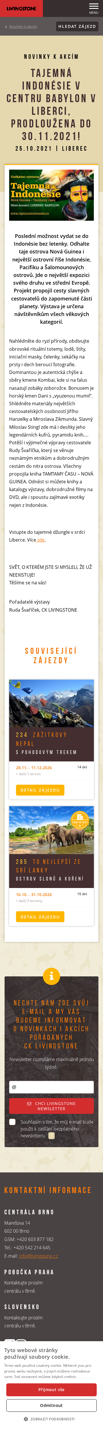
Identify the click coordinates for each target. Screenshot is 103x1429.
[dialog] (51, 1385)
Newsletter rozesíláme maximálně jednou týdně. (51, 1063)
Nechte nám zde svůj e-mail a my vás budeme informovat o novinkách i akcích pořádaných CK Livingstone (51, 1025)
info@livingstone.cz (38, 1256)
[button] (51, 1419)
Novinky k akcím (23, 26)
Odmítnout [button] (51, 1405)
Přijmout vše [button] (51, 1389)
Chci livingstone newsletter (55, 1106)
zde (40, 540)
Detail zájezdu (40, 790)
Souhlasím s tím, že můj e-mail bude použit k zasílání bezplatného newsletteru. (57, 1129)
